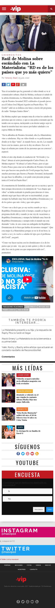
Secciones (18, 565)
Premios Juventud (9, 310)
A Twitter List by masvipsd (9, 559)
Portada (7, 565)
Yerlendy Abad (11, 78)
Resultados (39, 509)
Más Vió (48, 565)
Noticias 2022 (44, 307)
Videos (38, 565)
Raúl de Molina (23, 310)
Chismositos (11, 55)
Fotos (29, 565)
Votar (50, 509)
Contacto (33, 569)
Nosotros (21, 569)
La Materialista (31, 307)
